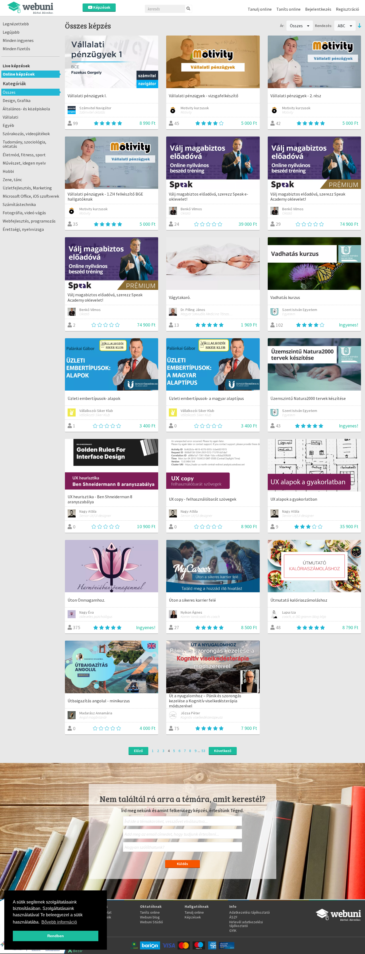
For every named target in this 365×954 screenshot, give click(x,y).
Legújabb (11, 32)
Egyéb (8, 125)
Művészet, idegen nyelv (24, 163)
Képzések (101, 7)
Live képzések (16, 65)
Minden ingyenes (18, 40)
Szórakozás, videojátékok (26, 133)
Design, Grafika (16, 100)
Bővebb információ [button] (59, 922)
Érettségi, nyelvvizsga (23, 229)
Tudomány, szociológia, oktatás (24, 144)
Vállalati (10, 117)
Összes (9, 92)
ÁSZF (233, 917)
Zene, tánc (12, 179)
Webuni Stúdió (151, 922)
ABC (342, 25)
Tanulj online (260, 9)
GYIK (232, 930)
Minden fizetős (16, 48)
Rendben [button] (55, 936)
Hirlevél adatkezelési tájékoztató (246, 924)
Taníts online (288, 9)
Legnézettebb (16, 23)
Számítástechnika (19, 204)
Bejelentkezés (318, 9)
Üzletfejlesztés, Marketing (27, 187)
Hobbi (8, 171)
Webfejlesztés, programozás (29, 221)
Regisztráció (347, 9)
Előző (138, 750)
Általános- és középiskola (26, 108)
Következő (222, 750)
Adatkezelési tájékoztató (249, 912)
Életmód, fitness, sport (24, 154)
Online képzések (19, 74)
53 (203, 750)
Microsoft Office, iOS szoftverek (31, 196)
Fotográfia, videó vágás (24, 212)
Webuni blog (150, 917)
